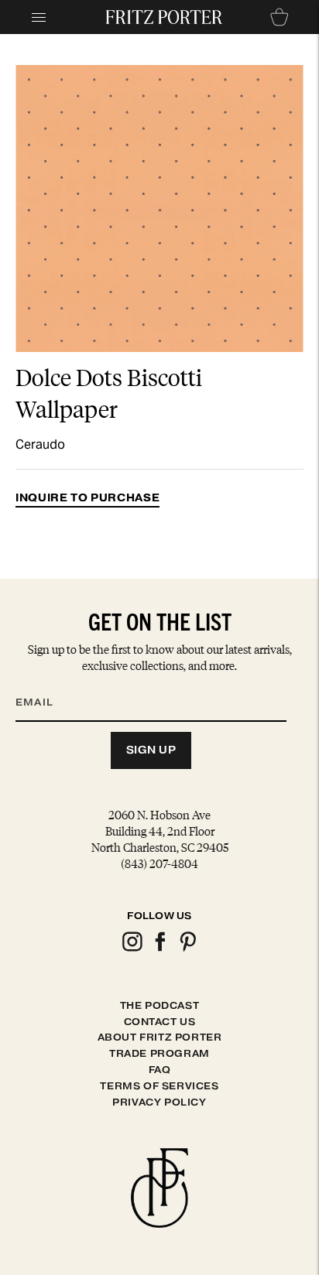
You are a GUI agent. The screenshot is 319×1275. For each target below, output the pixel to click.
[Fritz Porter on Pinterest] (187, 949)
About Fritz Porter (160, 1037)
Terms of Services (159, 1086)
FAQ (160, 1069)
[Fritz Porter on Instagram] (131, 949)
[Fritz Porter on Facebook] (159, 949)
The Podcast (160, 1005)
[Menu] (38, 17)
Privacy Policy (159, 1102)
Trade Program (159, 1053)
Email (44, 684)
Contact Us (160, 1021)
